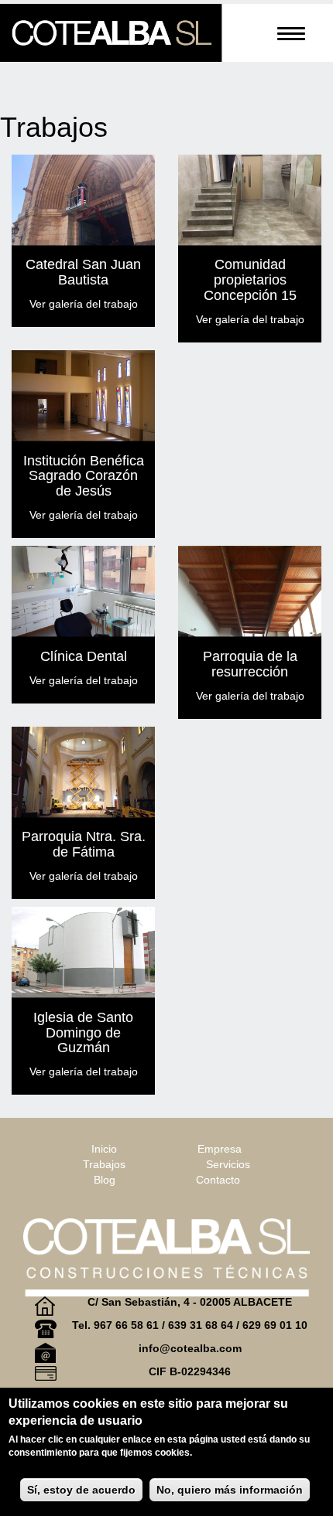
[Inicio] (111, 33)
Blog (104, 1180)
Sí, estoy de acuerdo (81, 1490)
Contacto (218, 1180)
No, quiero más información (229, 1490)
